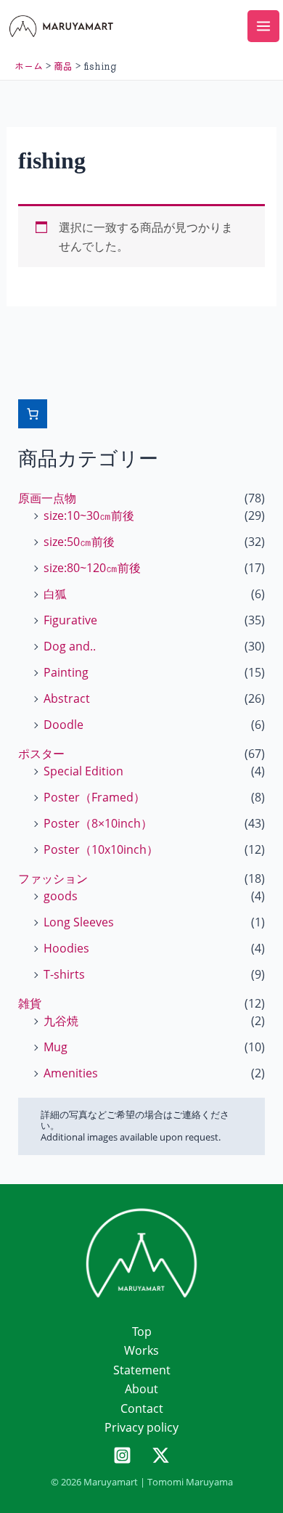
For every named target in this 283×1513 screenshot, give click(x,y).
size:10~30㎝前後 (89, 515)
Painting (66, 672)
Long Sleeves (79, 922)
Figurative (70, 620)
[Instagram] (122, 1455)
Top (142, 1331)
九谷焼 (61, 1021)
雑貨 (29, 1003)
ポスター (41, 754)
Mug (55, 1047)
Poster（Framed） (94, 797)
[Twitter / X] (161, 1455)
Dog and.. (70, 646)
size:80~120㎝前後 (92, 568)
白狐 (55, 594)
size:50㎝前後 (79, 542)
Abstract (67, 698)
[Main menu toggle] (263, 26)
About (141, 1389)
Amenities (71, 1073)
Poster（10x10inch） (101, 849)
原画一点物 (47, 498)
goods (61, 896)
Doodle (63, 725)
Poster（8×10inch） (98, 823)
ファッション (53, 878)
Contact (141, 1408)
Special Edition (83, 771)
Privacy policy (141, 1427)
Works (141, 1350)
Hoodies (66, 948)
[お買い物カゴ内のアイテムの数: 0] (32, 413)
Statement (142, 1370)
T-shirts (64, 974)
